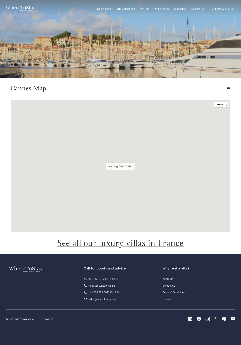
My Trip (144, 8)
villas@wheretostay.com (103, 299)
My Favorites (161, 8)
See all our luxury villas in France (120, 243)
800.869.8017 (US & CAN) (103, 278)
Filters (220, 104)
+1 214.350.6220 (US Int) (102, 285)
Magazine (180, 8)
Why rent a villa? (175, 268)
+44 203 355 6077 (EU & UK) (104, 292)
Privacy (166, 299)
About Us (167, 278)
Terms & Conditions (173, 292)
